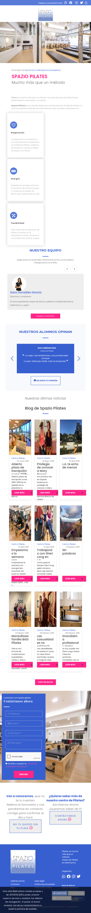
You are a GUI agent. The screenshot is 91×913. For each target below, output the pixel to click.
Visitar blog (45, 682)
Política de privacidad (44, 884)
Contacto (15, 884)
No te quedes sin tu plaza (25, 826)
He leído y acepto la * (21, 765)
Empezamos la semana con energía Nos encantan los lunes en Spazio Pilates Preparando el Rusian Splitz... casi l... (19, 574)
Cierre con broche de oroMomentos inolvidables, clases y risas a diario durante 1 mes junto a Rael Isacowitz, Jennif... (19, 658)
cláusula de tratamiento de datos (21, 765)
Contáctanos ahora (65, 817)
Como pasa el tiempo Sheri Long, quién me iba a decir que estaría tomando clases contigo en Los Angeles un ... (45, 571)
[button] (7, 42)
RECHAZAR (77, 893)
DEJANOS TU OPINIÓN (46, 380)
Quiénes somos (18, 881)
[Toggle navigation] (86, 3)
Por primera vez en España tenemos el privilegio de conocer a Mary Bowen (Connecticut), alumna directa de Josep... (45, 488)
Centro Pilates (18, 458)
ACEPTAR (61, 893)
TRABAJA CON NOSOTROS (50, 3)
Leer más (19, 492)
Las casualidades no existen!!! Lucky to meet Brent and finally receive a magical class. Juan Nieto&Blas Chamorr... (45, 657)
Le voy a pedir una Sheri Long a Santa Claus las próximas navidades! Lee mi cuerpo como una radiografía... (70, 657)
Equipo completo (45, 316)
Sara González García (25, 292)
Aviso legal (39, 881)
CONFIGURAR (63, 898)
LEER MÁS (78, 898)
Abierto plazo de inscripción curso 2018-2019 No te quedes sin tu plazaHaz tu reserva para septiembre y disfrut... (19, 486)
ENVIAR (23, 774)
